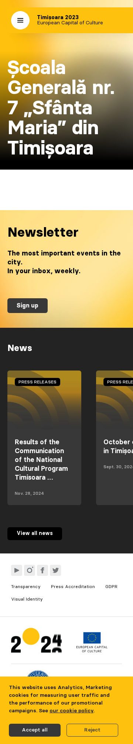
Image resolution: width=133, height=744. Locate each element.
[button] (20, 20)
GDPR (111, 586)
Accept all (35, 730)
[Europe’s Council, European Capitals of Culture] (91, 651)
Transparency (26, 586)
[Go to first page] (36, 642)
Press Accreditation (73, 586)
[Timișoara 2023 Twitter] (55, 570)
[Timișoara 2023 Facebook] (42, 570)
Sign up (27, 306)
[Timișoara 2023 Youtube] (16, 570)
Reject (92, 730)
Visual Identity (27, 599)
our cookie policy (71, 710)
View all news (35, 533)
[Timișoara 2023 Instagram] (29, 570)
